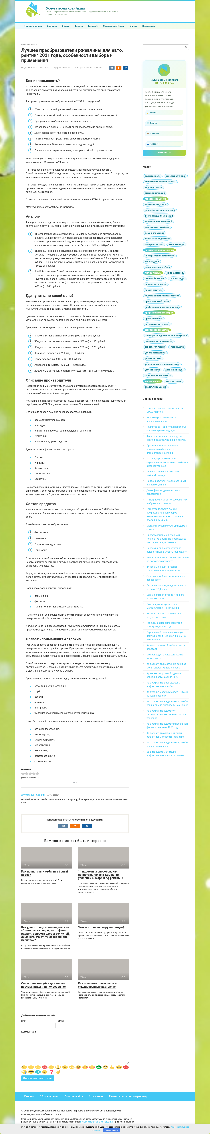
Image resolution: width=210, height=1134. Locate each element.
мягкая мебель (153, 272)
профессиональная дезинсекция (162, 307)
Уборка (65, 26)
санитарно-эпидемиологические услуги (166, 335)
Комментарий (29, 1031)
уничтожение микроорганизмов (162, 364)
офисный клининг (154, 278)
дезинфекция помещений (159, 215)
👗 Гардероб (152, 144)
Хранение (52, 26)
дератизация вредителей (158, 221)
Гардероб (93, 26)
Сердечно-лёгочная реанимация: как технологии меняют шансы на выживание (166, 636)
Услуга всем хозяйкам (65, 8)
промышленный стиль (157, 301)
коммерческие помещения (159, 250)
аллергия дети (152, 176)
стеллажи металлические (158, 341)
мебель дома (152, 261)
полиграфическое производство (162, 295)
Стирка (133, 26)
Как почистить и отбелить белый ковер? (44, 873)
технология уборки (155, 347)
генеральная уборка (155, 198)
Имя (23, 1020)
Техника (79, 26)
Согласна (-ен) (112, 1130)
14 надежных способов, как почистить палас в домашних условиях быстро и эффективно (100, 875)
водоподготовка (153, 187)
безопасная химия (175, 176)
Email (61, 1020)
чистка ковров (152, 381)
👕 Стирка (152, 123)
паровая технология (155, 284)
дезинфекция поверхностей (160, 210)
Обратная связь (49, 1096)
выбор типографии (155, 193)
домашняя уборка (154, 233)
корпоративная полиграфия (159, 255)
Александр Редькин (33, 794)
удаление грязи (153, 358)
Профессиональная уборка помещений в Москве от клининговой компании (162, 449)
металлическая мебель (157, 267)
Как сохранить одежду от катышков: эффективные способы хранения (166, 714)
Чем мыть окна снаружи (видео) (101, 927)
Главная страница (33, 26)
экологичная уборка (155, 387)
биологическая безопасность (160, 181)
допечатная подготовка (157, 238)
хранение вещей (174, 369)
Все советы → (164, 152)
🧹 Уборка (151, 112)
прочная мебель (153, 318)
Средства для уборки (113, 26)
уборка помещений (155, 352)
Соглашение (96, 1096)
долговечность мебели (157, 227)
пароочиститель (153, 290)
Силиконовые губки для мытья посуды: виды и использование (43, 985)
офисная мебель (175, 272)
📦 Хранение (153, 133)
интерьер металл (154, 244)
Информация (148, 26)
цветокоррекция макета (158, 375)
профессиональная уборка (159, 312)
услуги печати (152, 369)
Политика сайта (73, 1096)
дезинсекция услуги (155, 204)
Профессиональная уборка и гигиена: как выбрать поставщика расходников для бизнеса (166, 539)
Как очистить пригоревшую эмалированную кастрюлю (97, 985)
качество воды (176, 244)
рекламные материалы (157, 324)
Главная (29, 1096)
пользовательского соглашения (96, 1122)
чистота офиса (173, 381)
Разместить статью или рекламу (128, 1096)
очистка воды (177, 278)
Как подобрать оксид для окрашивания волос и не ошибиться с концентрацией (167, 462)
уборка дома (177, 347)
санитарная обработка (157, 329)
